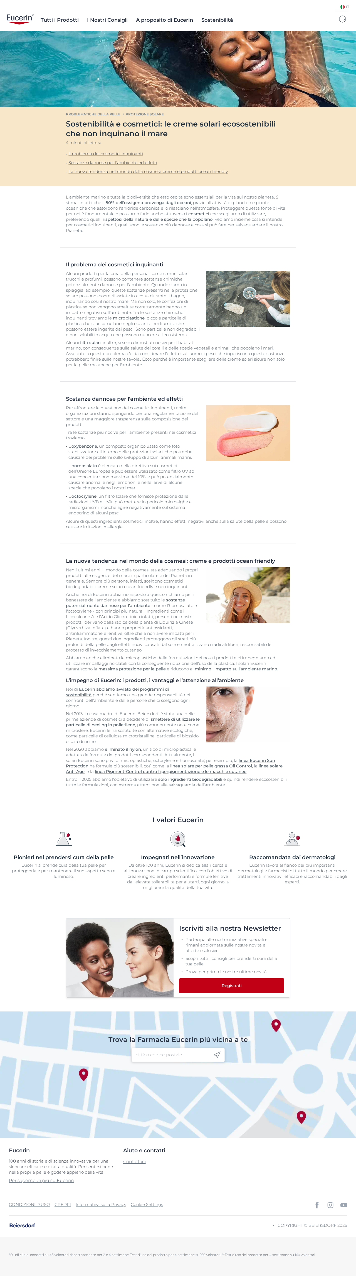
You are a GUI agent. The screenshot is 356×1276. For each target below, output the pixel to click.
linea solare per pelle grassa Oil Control (211, 766)
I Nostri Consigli (107, 20)
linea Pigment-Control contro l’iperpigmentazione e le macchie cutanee (170, 771)
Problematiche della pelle (93, 114)
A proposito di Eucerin (164, 20)
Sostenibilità (217, 20)
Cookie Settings (147, 1204)
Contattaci (134, 1161)
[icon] (217, 1054)
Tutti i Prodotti (60, 20)
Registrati (232, 985)
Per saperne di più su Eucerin (41, 1180)
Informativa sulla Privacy (101, 1204)
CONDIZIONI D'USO (29, 1204)
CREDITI (63, 1204)
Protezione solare (145, 114)
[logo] (20, 20)
